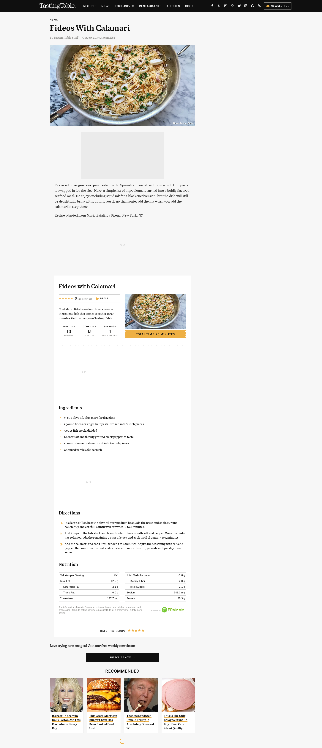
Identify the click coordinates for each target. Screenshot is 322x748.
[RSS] (259, 6)
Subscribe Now (120, 657)
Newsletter (280, 5)
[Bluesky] (239, 6)
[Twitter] (219, 6)
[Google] (252, 6)
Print (104, 298)
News (106, 6)
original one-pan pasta (91, 185)
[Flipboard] (226, 6)
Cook (189, 6)
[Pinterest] (232, 6)
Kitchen (173, 6)
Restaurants (150, 6)
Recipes (90, 6)
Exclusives (124, 6)
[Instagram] (246, 6)
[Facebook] (212, 6)
